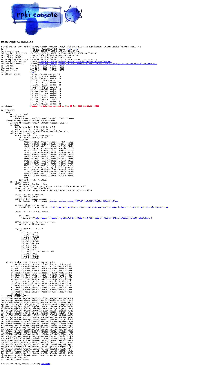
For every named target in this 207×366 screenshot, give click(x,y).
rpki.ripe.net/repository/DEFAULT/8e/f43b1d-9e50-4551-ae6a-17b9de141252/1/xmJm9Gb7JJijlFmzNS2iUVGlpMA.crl (93, 218)
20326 (33, 72)
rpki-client (45, 363)
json (75, 49)
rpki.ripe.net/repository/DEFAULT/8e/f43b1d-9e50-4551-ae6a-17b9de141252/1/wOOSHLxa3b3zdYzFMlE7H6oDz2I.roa (98, 64)
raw (69, 49)
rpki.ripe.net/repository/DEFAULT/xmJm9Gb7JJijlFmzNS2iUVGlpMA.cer (75, 62)
